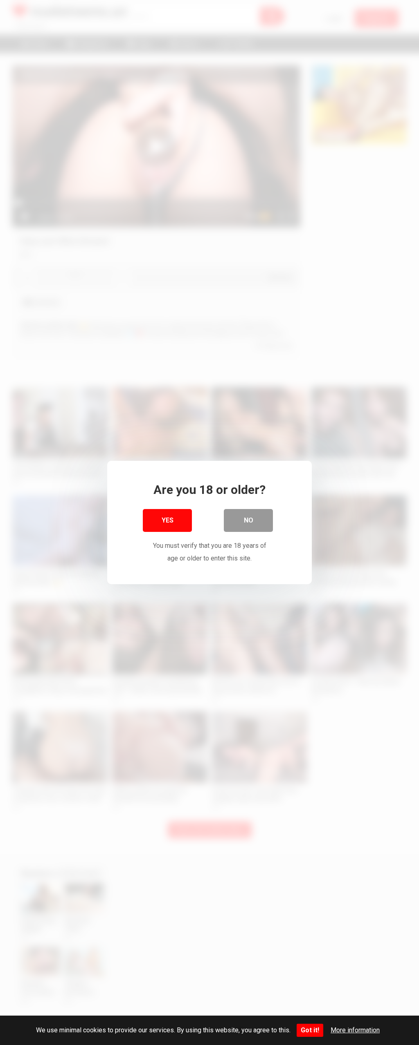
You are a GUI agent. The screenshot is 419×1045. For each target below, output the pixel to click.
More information (355, 1030)
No (248, 520)
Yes (167, 520)
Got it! (310, 1030)
